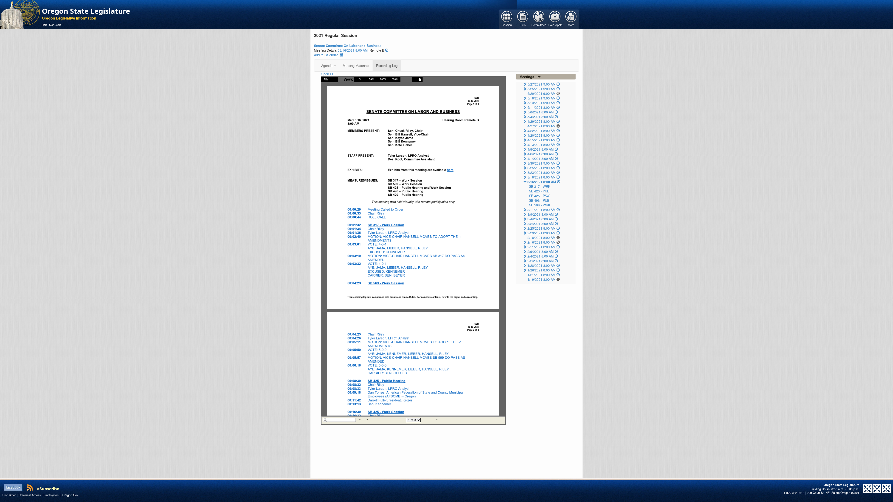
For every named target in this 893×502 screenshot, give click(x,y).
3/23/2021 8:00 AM (541, 172)
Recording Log (387, 65)
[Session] (507, 19)
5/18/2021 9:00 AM (541, 98)
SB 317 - (539, 186)
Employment (51, 495)
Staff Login (55, 24)
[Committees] (539, 19)
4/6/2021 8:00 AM (540, 154)
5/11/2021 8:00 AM (541, 107)
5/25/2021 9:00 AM (541, 88)
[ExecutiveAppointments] (555, 19)
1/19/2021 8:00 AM (541, 279)
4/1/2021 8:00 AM (540, 158)
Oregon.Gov (70, 495)
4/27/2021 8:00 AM (541, 126)
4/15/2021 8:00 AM (541, 140)
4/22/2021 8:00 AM (541, 130)
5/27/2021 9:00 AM (541, 84)
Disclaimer (9, 495)
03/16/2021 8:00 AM (353, 50)
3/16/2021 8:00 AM (541, 181)
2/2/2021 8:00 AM (540, 260)
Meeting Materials (356, 65)
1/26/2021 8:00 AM (541, 270)
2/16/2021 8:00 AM (541, 242)
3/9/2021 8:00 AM (540, 214)
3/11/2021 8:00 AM (541, 209)
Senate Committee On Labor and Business (347, 45)
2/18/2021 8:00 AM (541, 237)
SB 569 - (539, 205)
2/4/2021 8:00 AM (540, 256)
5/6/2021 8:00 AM (540, 112)
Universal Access (30, 495)
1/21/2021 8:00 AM (541, 274)
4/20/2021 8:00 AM (541, 135)
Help (44, 24)
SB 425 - (539, 195)
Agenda (327, 65)
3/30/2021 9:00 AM (541, 163)
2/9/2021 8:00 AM (540, 251)
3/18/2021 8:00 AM (541, 177)
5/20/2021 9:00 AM (541, 93)
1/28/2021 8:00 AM (541, 265)
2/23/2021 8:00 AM (541, 233)
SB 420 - (539, 191)
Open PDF (329, 74)
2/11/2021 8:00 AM (541, 246)
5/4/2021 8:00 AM (540, 116)
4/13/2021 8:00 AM (541, 144)
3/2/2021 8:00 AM (540, 223)
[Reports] (571, 19)
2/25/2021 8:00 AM (541, 228)
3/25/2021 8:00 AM (541, 167)
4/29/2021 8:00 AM (541, 121)
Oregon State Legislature (86, 11)
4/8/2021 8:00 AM (540, 149)
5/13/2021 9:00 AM (541, 102)
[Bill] (523, 19)
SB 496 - (539, 200)
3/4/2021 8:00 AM (540, 219)
